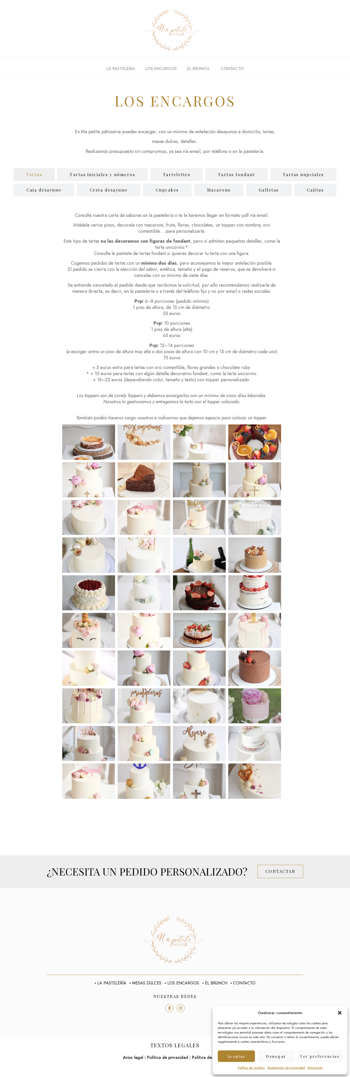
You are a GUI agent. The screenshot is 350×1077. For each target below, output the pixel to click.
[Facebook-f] (169, 1008)
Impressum (315, 1067)
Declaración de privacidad (286, 1067)
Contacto (232, 69)
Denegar (276, 1056)
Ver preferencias (319, 1056)
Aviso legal (133, 1057)
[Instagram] (181, 1008)
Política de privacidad (167, 1057)
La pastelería (120, 69)
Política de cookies (251, 1067)
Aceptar (236, 1056)
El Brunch (198, 69)
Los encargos (161, 69)
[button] (339, 1012)
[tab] (34, 174)
